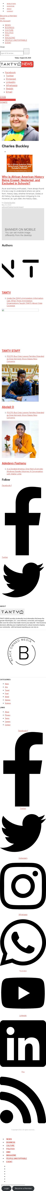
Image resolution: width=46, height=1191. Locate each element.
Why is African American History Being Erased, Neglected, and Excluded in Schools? (23, 180)
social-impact (19, 207)
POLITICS (10, 1149)
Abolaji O (8, 407)
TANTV (6, 292)
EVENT (9, 1162)
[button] (26, 51)
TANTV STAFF (11, 350)
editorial (5, 207)
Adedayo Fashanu (14, 463)
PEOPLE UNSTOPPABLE (16, 1158)
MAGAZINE (11, 1155)
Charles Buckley (9, 203)
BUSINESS (10, 1142)
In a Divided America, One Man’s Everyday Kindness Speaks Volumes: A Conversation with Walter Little (25, 471)
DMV (8, 1152)
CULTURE (10, 1145)
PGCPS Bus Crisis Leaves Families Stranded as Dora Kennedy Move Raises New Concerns (25, 359)
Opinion (10, 207)
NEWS (9, 1139)
